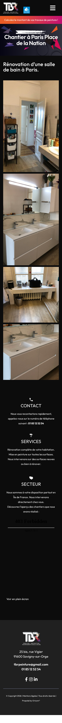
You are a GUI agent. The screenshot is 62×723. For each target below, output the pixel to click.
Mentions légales (30, 696)
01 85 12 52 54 (36, 423)
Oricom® (36, 700)
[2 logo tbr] (10, 3)
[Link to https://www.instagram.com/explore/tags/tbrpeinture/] (31, 679)
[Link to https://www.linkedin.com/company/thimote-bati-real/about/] (36, 679)
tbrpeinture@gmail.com (31, 664)
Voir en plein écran (18, 599)
